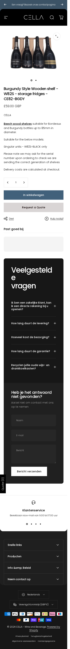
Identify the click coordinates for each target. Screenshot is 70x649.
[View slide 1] (27, 524)
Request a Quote (33, 207)
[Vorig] (5, 4)
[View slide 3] (36, 524)
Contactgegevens (46, 641)
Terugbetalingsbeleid (41, 636)
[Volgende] (62, 4)
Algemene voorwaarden (24, 641)
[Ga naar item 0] (31, 80)
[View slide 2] (31, 524)
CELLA (7, 115)
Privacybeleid (22, 636)
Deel (11, 218)
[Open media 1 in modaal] (56, 36)
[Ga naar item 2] (36, 80)
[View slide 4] (40, 524)
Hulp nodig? (56, 218)
